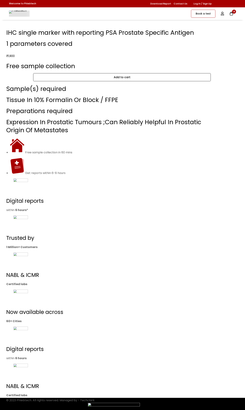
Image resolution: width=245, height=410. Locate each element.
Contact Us (180, 3)
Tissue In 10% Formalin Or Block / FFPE (62, 100)
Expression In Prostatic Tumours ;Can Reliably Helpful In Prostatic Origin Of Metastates (103, 126)
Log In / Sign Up (203, 3)
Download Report (160, 3)
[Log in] (222, 14)
